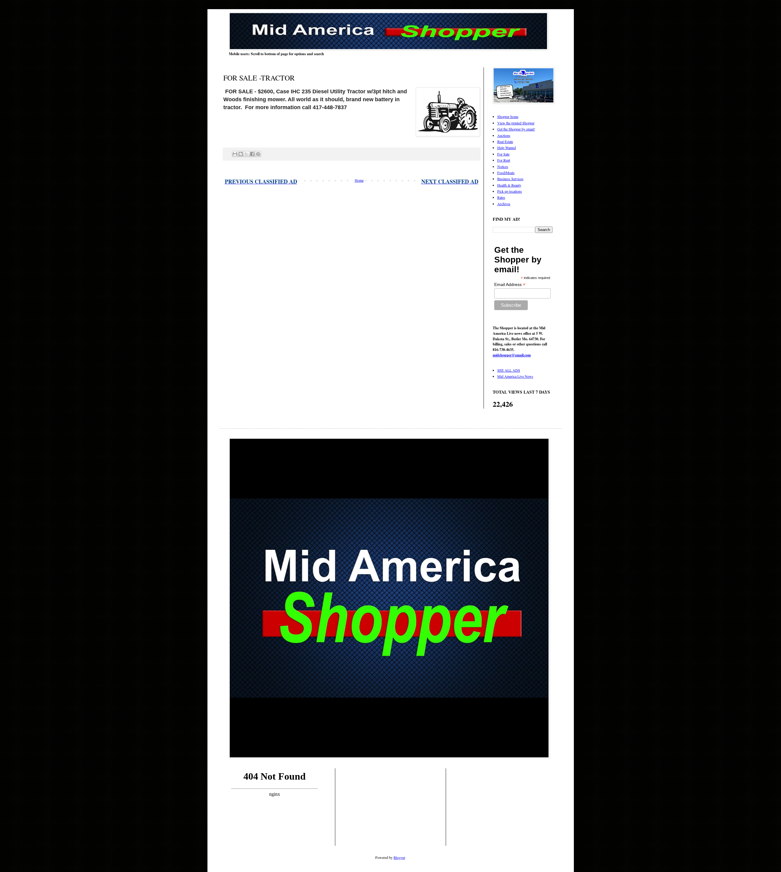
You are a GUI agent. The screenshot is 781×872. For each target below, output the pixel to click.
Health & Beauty (509, 185)
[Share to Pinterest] (258, 154)
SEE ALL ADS (508, 370)
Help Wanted (506, 147)
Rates (501, 197)
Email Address (509, 285)
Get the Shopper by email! (516, 129)
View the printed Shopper (515, 122)
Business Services (510, 178)
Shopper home (507, 116)
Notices (502, 166)
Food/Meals (506, 172)
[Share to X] (246, 154)
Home (359, 180)
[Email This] (235, 154)
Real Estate (505, 141)
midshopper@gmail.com (512, 355)
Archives (503, 203)
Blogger (399, 857)
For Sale (503, 154)
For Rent (503, 160)
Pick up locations (509, 191)
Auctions (503, 135)
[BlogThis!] (241, 154)
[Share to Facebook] (252, 154)
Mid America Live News (515, 376)
